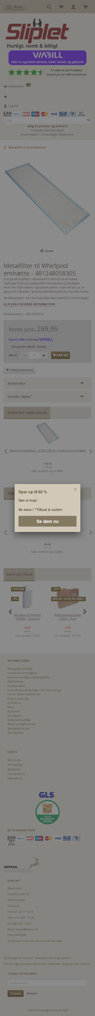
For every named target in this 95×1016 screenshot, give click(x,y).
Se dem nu (48, 521)
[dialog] (47, 508)
